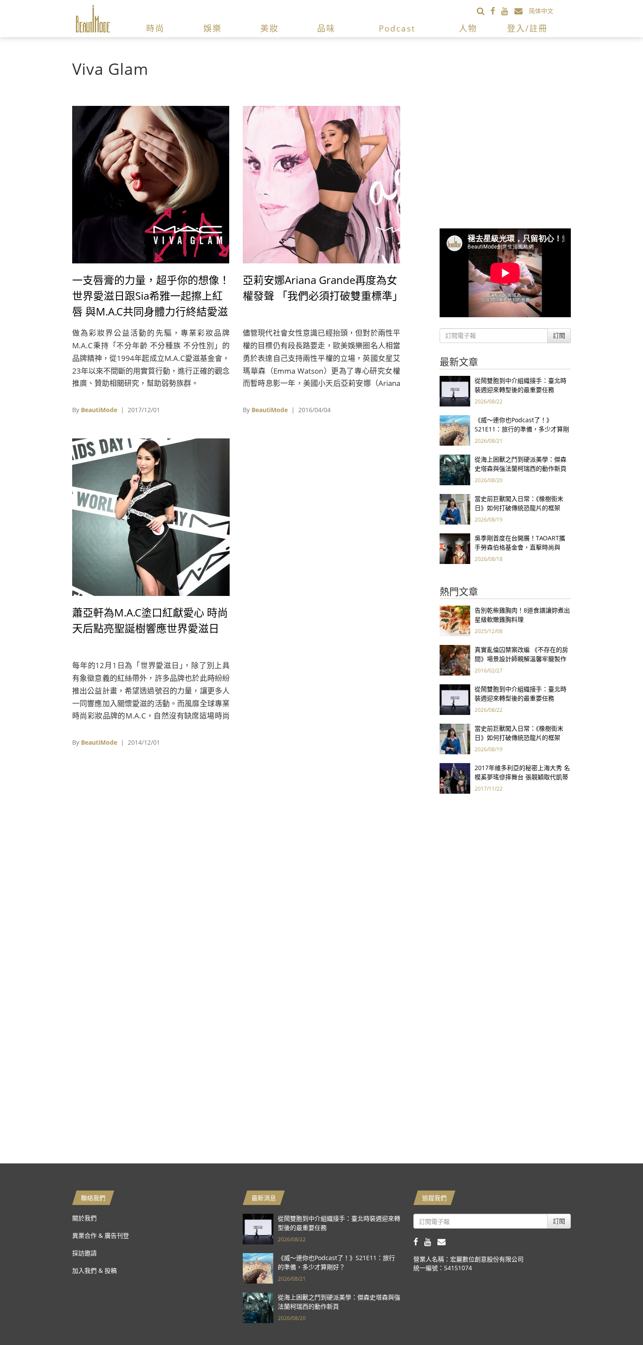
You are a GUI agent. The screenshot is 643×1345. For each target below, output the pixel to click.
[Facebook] (495, 11)
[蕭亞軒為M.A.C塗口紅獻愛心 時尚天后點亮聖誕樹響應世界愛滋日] (151, 516)
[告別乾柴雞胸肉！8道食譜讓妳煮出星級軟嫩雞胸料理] (455, 620)
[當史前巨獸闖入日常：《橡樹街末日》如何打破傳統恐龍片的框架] (455, 508)
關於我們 (84, 1218)
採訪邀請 (84, 1253)
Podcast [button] (397, 28)
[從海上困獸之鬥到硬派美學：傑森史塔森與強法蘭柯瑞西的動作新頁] (455, 469)
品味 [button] (326, 28)
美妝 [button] (269, 28)
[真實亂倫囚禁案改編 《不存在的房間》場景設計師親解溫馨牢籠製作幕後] (455, 659)
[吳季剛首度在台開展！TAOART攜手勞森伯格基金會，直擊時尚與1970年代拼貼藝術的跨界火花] (455, 548)
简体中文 (541, 11)
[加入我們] (521, 11)
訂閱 (559, 335)
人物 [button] (468, 28)
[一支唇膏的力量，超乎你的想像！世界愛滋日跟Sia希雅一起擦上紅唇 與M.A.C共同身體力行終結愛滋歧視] (151, 184)
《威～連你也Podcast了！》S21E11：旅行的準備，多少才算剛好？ (522, 429)
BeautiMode (99, 410)
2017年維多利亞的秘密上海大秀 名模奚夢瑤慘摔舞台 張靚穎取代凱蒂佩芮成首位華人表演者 (522, 777)
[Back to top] (615, 1316)
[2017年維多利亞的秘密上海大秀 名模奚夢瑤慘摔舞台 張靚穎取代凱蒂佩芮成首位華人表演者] (455, 778)
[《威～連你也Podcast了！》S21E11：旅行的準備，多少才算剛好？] (455, 430)
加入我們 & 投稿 (94, 1270)
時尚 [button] (155, 28)
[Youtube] (507, 11)
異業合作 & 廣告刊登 (100, 1235)
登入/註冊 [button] (527, 28)
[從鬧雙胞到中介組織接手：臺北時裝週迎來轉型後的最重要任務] (455, 390)
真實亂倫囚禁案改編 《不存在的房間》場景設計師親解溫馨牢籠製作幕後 (521, 658)
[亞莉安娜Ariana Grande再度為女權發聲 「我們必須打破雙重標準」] (321, 184)
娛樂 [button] (212, 28)
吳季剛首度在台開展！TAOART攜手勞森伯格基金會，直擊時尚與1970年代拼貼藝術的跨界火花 (520, 547)
